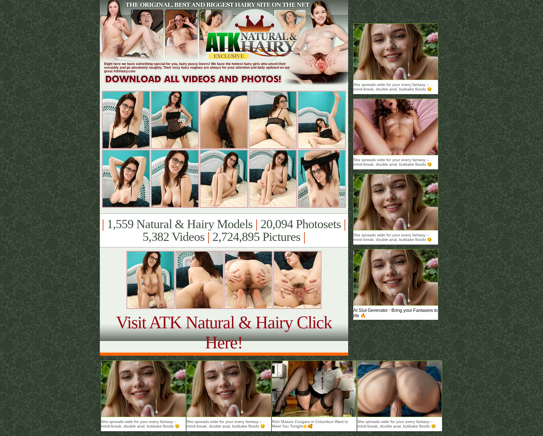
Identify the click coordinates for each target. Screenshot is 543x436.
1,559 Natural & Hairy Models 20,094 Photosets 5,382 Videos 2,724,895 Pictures (224, 230)
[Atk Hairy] (199, 83)
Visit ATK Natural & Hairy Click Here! (224, 332)
